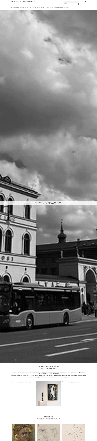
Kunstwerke (32, 7)
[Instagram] (85, 2)
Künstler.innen (24, 7)
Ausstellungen (15, 7)
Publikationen (49, 7)
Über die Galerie (58, 7)
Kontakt (66, 7)
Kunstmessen (40, 7)
